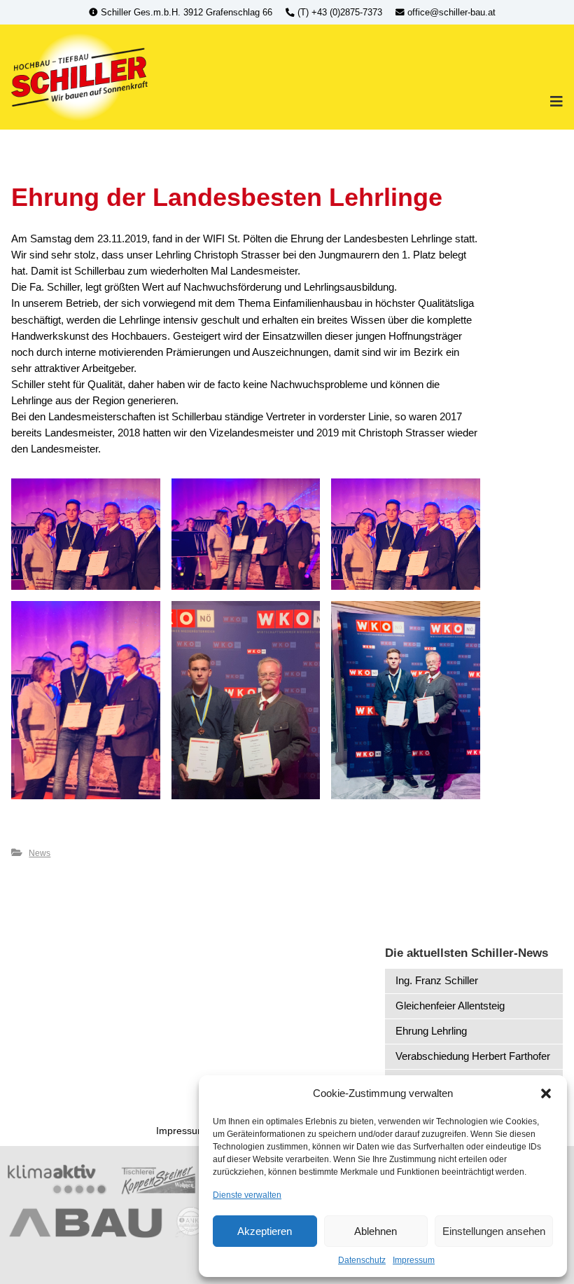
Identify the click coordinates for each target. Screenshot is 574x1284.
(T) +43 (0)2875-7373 (340, 13)
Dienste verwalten (247, 1195)
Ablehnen (375, 1231)
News (39, 853)
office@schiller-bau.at (450, 13)
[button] (546, 1093)
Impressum (414, 1260)
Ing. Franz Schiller (437, 980)
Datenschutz (362, 1260)
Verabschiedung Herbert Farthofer (473, 1056)
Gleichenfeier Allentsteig (450, 1006)
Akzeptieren (264, 1231)
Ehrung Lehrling (431, 1031)
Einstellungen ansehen (493, 1231)
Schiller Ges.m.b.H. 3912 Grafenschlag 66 (186, 13)
